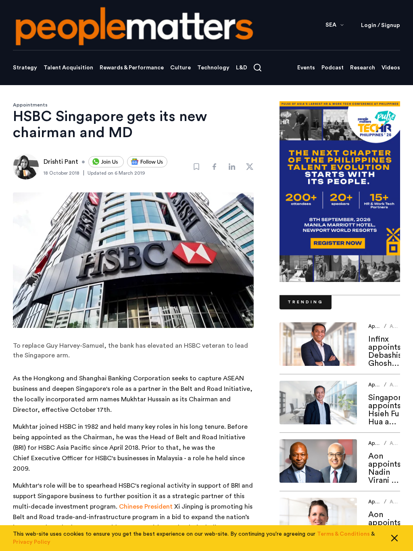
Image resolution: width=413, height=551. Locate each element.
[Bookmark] (196, 167)
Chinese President (146, 506)
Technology (213, 68)
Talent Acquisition (68, 68)
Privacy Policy (31, 542)
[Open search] (257, 67)
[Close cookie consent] (394, 538)
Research (362, 68)
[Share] (214, 167)
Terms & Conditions (343, 534)
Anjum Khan (397, 329)
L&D (241, 68)
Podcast (332, 68)
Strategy (25, 68)
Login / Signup (380, 25)
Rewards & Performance (132, 68)
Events (306, 68)
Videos (391, 68)
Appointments (30, 104)
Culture (180, 68)
